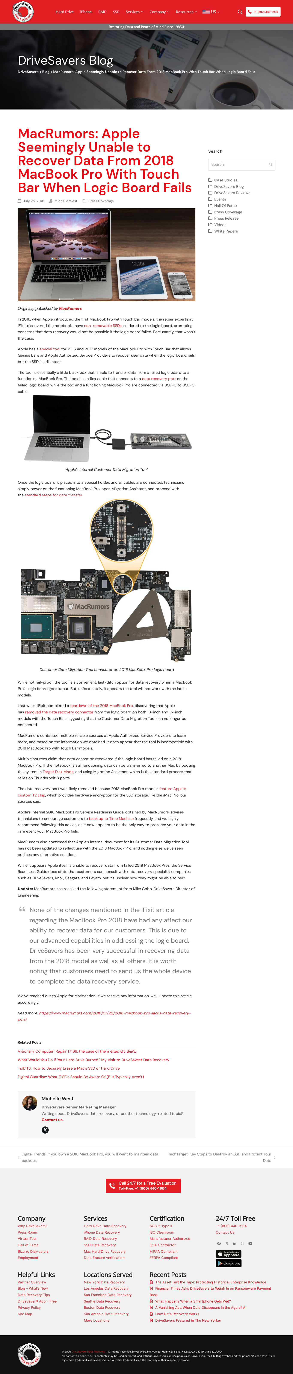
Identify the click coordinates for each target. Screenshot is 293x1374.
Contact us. (53, 1119)
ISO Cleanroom (162, 1232)
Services (133, 11)
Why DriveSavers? (32, 1226)
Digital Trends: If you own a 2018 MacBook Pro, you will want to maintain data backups (88, 1158)
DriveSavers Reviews (232, 192)
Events (220, 199)
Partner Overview (32, 1282)
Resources (184, 11)
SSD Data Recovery (100, 1245)
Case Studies (225, 180)
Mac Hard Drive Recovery (105, 1251)
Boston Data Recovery (102, 1307)
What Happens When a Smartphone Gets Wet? (193, 1301)
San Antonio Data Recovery (106, 1314)
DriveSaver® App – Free (37, 1301)
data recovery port (159, 378)
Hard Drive (65, 11)
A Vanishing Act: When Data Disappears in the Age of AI (200, 1307)
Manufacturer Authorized (170, 1238)
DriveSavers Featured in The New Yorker (188, 1320)
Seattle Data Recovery (102, 1301)
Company (158, 11)
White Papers (226, 231)
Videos (220, 224)
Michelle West (65, 201)
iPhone (86, 11)
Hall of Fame (28, 1245)
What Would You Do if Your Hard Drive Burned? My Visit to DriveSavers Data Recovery (93, 1059)
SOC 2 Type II (161, 1226)
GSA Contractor (163, 1245)
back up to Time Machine (111, 818)
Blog (46, 72)
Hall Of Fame (225, 205)
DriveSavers (28, 72)
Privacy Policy (29, 1307)
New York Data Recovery (104, 1282)
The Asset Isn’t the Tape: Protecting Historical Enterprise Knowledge (210, 1282)
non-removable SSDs (103, 325)
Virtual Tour (27, 1238)
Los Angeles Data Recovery (106, 1288)
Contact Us (225, 1232)
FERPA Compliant (164, 1257)
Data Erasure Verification (104, 1257)
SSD (116, 11)
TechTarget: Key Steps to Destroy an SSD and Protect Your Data (219, 1158)
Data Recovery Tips (34, 1295)
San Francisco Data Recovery (108, 1295)
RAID (102, 11)
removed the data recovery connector (59, 712)
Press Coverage (101, 201)
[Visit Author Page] (29, 1102)
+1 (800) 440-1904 (231, 1226)
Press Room (27, 1232)
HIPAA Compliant (164, 1251)
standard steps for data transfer (53, 495)
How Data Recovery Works (177, 1314)
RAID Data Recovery (100, 1238)
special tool (50, 349)
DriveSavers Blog (229, 186)
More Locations (96, 1320)
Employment (28, 1257)
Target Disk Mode (58, 771)
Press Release (226, 218)
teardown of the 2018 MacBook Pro (101, 705)
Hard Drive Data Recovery (105, 1226)
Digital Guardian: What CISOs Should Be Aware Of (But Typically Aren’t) (81, 1076)
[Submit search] (270, 165)
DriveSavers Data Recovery (88, 1351)
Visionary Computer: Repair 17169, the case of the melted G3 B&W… (77, 1051)
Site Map (25, 1314)
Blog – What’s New (33, 1288)
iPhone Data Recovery (102, 1232)
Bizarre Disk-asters (33, 1251)
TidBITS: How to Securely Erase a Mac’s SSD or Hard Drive (69, 1068)
